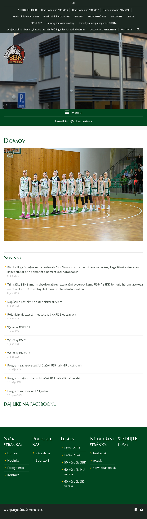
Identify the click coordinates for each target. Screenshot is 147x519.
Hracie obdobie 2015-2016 (54, 10)
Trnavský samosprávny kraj (60, 23)
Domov (12, 453)
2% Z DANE (116, 16)
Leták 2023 (72, 448)
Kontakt (13, 475)
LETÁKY (130, 16)
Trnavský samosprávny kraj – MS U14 (97, 23)
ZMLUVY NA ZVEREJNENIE (103, 29)
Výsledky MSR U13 (18, 340)
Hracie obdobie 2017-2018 (116, 10)
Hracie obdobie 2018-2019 (26, 16)
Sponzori (42, 460)
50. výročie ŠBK (75, 462)
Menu (76, 112)
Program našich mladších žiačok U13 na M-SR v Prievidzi (43, 378)
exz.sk (97, 460)
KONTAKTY (126, 29)
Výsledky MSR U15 (18, 353)
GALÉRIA (78, 16)
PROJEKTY (36, 23)
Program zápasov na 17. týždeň (27, 391)
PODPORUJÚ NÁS (97, 16)
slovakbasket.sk (104, 468)
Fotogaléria (15, 468)
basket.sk (100, 453)
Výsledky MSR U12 (18, 327)
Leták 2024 (72, 455)
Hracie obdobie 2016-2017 (85, 10)
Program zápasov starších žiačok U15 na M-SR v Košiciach (44, 365)
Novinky (13, 460)
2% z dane (43, 453)
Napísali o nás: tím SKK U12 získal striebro (34, 302)
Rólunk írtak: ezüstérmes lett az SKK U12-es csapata (41, 314)
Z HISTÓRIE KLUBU (27, 10)
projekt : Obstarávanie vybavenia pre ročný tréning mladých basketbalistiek (46, 29)
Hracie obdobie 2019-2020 (56, 16)
